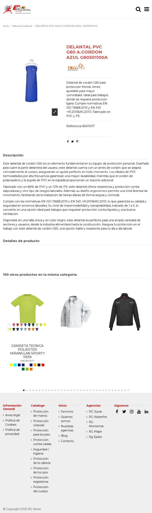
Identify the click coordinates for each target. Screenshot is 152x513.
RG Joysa (95, 411)
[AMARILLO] (11, 365)
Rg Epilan (95, 437)
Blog (64, 435)
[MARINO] (31, 365)
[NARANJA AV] (31, 369)
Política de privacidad (12, 432)
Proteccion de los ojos (40, 470)
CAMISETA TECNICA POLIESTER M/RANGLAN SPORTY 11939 (27, 351)
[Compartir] (68, 141)
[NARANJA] (35, 365)
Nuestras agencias (67, 428)
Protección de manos (40, 413)
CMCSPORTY (27, 360)
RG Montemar (96, 424)
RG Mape (95, 431)
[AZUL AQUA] (15, 365)
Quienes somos (66, 419)
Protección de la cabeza (41, 461)
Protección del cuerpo (40, 489)
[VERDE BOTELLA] (23, 369)
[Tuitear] (72, 141)
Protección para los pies (41, 432)
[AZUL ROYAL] (23, 365)
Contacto (67, 441)
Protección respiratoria (40, 479)
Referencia (73, 126)
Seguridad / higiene (41, 451)
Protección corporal (40, 423)
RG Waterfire (98, 417)
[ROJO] (43, 365)
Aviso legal (12, 415)
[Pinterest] (77, 141)
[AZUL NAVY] (19, 365)
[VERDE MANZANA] (27, 369)
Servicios (67, 411)
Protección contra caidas (42, 442)
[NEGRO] (39, 365)
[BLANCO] (27, 365)
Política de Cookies (12, 422)
